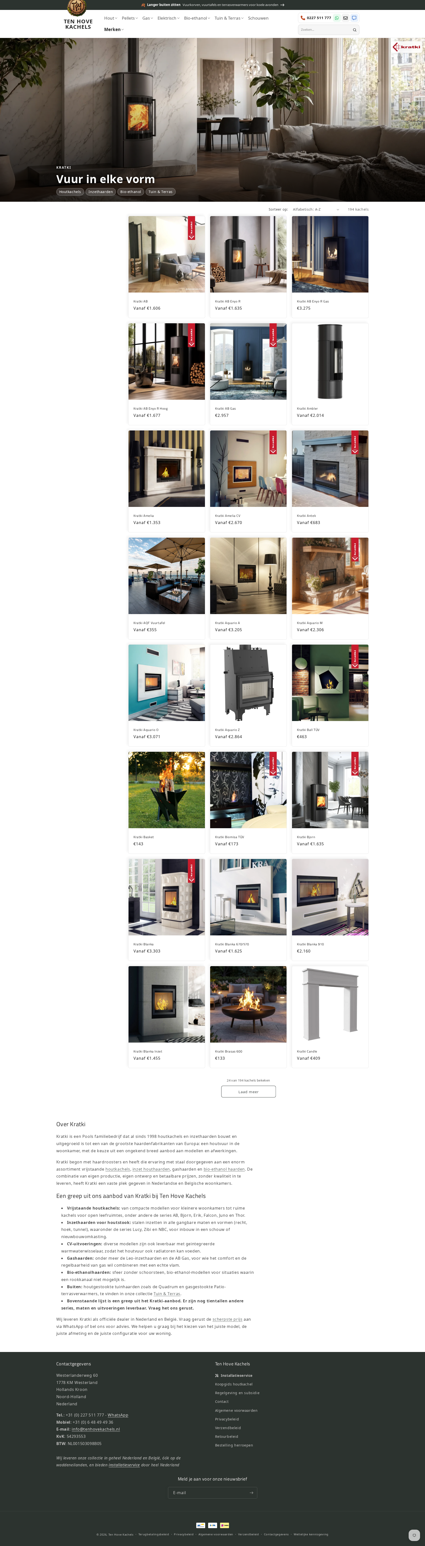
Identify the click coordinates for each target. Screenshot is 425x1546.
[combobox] (326, 29)
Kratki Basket (143, 837)
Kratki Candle (307, 1051)
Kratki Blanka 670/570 (232, 944)
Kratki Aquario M (310, 623)
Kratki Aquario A (227, 623)
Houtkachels (70, 191)
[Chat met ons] (354, 18)
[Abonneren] (251, 1493)
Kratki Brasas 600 (228, 1051)
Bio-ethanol (130, 191)
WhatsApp (118, 1415)
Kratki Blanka (143, 944)
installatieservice (124, 1465)
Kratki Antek (306, 516)
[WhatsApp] (337, 18)
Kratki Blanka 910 (310, 944)
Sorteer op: (278, 209)
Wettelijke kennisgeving (311, 1534)
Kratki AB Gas (225, 408)
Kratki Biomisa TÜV (229, 837)
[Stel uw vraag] (346, 18)
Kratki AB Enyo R (228, 301)
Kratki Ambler (307, 408)
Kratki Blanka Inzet (147, 1051)
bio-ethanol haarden (224, 1169)
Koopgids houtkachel (234, 1384)
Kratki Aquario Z (227, 730)
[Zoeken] (355, 29)
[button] (111, 18)
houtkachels (117, 1169)
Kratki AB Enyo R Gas (313, 301)
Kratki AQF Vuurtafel (149, 623)
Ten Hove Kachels (120, 1534)
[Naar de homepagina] (77, 9)
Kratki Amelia (143, 516)
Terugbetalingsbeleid (153, 1534)
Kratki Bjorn (306, 837)
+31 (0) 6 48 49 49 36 (93, 1422)
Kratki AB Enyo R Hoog (150, 408)
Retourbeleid (226, 1436)
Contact (222, 1401)
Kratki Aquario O (146, 730)
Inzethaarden (101, 191)
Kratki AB (140, 301)
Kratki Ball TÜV (308, 730)
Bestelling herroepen (234, 1445)
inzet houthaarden (151, 1169)
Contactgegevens (276, 1534)
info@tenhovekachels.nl (96, 1429)
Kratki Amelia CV (228, 516)
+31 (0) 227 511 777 (85, 1415)
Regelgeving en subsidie (237, 1392)
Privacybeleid (227, 1419)
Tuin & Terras (161, 191)
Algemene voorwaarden (236, 1410)
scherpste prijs (228, 1319)
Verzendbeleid (228, 1427)
